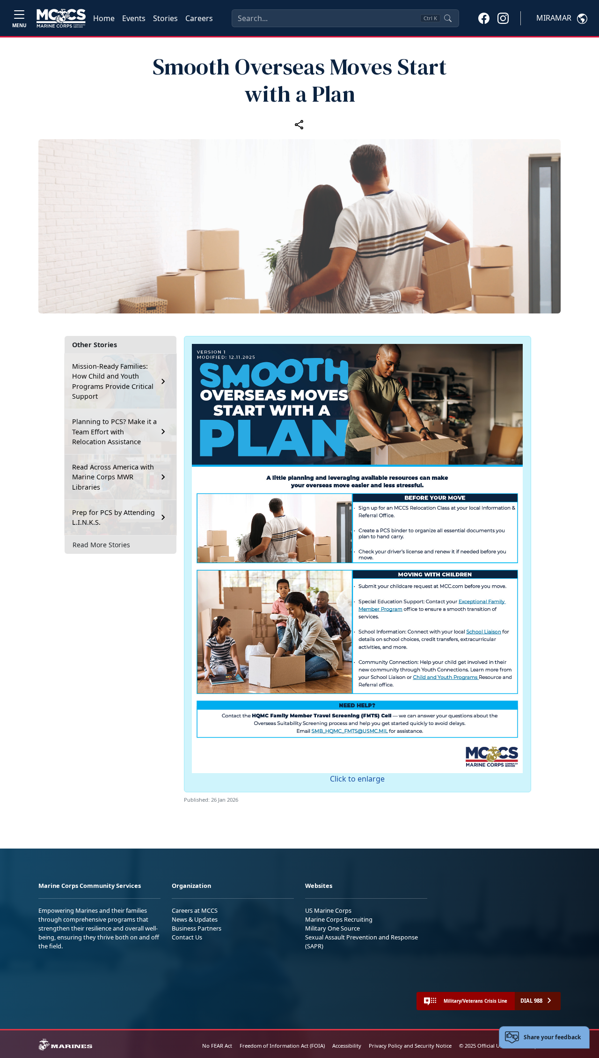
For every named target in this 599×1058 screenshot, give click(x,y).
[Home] (61, 18)
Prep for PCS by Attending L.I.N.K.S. (113, 517)
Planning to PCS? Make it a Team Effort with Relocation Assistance (114, 431)
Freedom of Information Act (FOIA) (282, 1045)
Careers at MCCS (195, 910)
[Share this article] (299, 124)
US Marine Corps (328, 910)
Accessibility (346, 1045)
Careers (199, 18)
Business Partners (196, 928)
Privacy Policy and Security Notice (410, 1045)
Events (134, 18)
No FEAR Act (217, 1045)
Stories (165, 18)
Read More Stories (101, 544)
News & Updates (195, 919)
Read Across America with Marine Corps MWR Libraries (113, 477)
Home (104, 18)
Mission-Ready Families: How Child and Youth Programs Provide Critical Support (112, 381)
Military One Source (332, 928)
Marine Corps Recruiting (339, 919)
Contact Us (187, 937)
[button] (483, 18)
